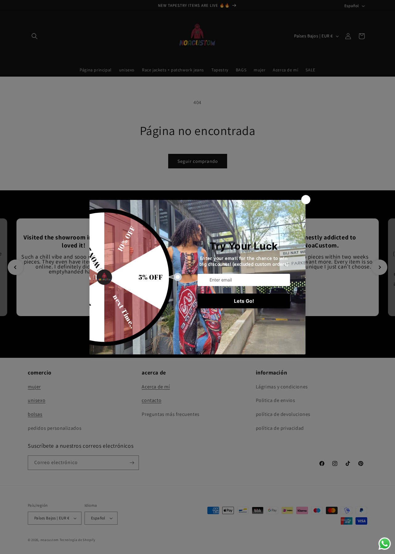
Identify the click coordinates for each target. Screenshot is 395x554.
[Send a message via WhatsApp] (384, 543)
